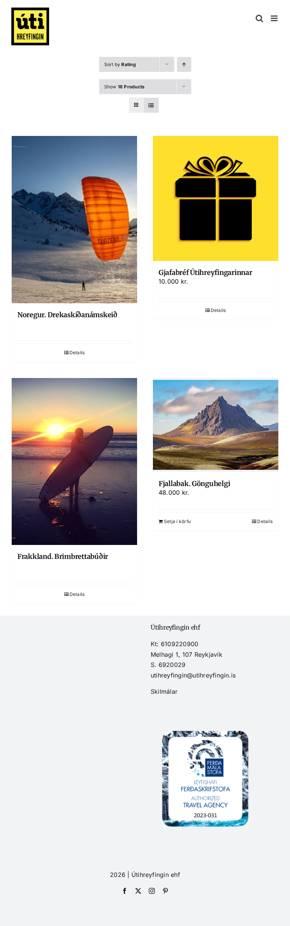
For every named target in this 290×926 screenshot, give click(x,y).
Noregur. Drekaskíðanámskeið (67, 314)
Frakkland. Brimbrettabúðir (62, 556)
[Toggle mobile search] (259, 18)
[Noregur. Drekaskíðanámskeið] (74, 219)
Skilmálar (164, 691)
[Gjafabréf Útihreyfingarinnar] (215, 198)
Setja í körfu (177, 521)
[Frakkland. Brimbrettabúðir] (74, 461)
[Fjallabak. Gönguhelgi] (215, 425)
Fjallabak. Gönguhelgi (194, 483)
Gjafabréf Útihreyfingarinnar (205, 272)
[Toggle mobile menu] (275, 18)
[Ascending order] (184, 64)
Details (77, 352)
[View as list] (151, 105)
